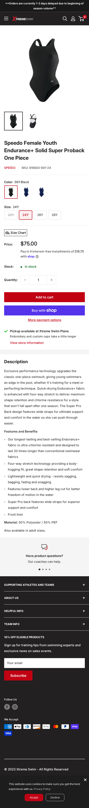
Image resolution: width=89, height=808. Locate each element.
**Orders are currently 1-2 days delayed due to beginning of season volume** (44, 6)
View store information (27, 343)
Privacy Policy (42, 789)
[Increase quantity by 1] (51, 280)
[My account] (73, 18)
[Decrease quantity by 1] (25, 280)
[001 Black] (11, 192)
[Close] (85, 780)
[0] (81, 18)
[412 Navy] (26, 192)
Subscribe (18, 675)
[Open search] (65, 18)
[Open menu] (6, 18)
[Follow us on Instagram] (15, 707)
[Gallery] (44, 80)
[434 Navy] (41, 192)
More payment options (44, 320)
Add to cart (44, 297)
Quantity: (11, 280)
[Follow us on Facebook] (7, 707)
